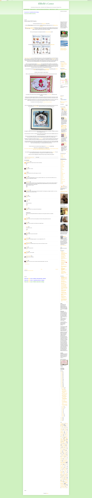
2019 (62, 379)
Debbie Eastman (31, 148)
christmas (61, 432)
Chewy (62, 163)
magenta (66, 453)
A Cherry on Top (63, 154)
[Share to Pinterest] (38, 157)
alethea (27, 222)
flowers (67, 444)
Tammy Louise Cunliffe (37, 149)
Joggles (62, 156)
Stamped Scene (62, 472)
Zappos (62, 183)
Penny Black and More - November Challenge (64, 404)
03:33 (26, 262)
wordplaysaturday (62, 486)
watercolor (66, 479)
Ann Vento (50, 148)
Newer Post (26, 269)
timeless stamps (64, 477)
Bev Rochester (26, 148)
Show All (67, 274)
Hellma (27, 195)
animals (63, 425)
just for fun (61, 449)
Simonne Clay (52, 44)
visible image (61, 479)
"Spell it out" (40, 138)
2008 (62, 420)
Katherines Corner (63, 296)
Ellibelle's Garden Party (33, 9)
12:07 (26, 165)
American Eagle (63, 161)
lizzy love (65, 452)
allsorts (61, 424)
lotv (67, 452)
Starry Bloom (62, 256)
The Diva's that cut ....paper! (63, 108)
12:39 (26, 169)
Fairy (61, 443)
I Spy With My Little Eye (26, 9)
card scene (65, 429)
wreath (67, 486)
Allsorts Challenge (63, 62)
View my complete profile (63, 245)
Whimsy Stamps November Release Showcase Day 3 (64, 396)
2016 (62, 382)
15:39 (26, 205)
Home (41, 269)
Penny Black (62, 462)
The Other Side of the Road (64, 294)
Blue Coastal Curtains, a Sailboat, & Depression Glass (64, 300)
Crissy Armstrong (47, 149)
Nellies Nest (62, 263)
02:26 (26, 253)
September (63, 407)
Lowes (62, 171)
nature (61, 458)
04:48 (26, 244)
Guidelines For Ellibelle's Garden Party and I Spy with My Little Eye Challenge (63, 49)
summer (61, 475)
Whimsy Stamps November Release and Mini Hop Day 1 (64, 398)
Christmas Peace (63, 252)
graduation (64, 446)
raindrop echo (62, 467)
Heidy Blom (53, 148)
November (63, 388)
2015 (62, 383)
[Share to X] (37, 157)
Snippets (62, 251)
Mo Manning (63, 456)
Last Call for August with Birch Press (65, 110)
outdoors (65, 459)
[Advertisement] (37, 16)
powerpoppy (61, 466)
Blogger (47, 493)
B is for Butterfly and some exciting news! (64, 401)
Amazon (62, 155)
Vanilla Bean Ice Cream (63, 286)
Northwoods (61, 459)
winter (65, 484)
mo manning (66, 455)
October (63, 406)
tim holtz (63, 476)
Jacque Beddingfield (39, 148)
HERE (29, 278)
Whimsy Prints (33, 28)
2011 (61, 417)
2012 (62, 386)
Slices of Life (62, 283)
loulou (27, 260)
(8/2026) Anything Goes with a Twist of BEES (65, 135)
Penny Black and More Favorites (63, 463)
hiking (63, 447)
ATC (63, 427)
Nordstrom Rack (63, 173)
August (63, 408)
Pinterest (61, 96)
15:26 (26, 197)
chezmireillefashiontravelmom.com (64, 277)
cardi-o (61, 430)
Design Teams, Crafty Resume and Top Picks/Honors (43, 9)
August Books (62, 295)
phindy (65, 464)
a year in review (62, 423)
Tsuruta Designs (63, 271)
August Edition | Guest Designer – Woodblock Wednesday (63, 273)
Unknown (27, 251)
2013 (62, 385)
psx (65, 466)
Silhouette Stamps (65, 469)
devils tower (65, 436)
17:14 (26, 224)
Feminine (66, 443)
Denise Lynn (35, 148)
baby (65, 427)
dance (62, 436)
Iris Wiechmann (43, 149)
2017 (62, 381)
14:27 (26, 187)
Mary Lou (27, 232)
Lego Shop (62, 169)
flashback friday (62, 444)
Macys (62, 172)
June (62, 410)
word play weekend (63, 485)
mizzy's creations (62, 455)
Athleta (62, 162)
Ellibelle (65, 236)
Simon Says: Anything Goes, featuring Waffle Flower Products (63, 128)
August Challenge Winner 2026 (65, 118)
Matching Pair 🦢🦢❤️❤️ (64, 262)
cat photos (65, 430)
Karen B (27, 226)
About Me (57, 9)
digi (63, 437)
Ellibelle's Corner (46, 3)
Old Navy (62, 174)
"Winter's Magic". (36, 106)
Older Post (57, 269)
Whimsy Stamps (28, 158)
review (66, 467)
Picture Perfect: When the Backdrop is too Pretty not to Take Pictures (64, 279)
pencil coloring (64, 461)
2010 (62, 418)
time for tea (66, 476)
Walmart (62, 182)
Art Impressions (64, 426)
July (62, 409)
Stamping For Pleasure (64, 253)
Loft (61, 170)
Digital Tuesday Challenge (64, 439)
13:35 (26, 179)
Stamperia (61, 473)
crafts (64, 434)
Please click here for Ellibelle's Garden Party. (30, 13)
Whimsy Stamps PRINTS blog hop (64, 390)
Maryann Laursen (28, 242)
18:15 (26, 230)
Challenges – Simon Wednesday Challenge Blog (64, 126)
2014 (62, 384)
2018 (62, 380)
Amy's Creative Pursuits (64, 287)
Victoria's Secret (63, 181)
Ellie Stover (43, 148)
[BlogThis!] (36, 157)
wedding (63, 480)
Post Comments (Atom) (30, 270)
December (63, 387)
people (61, 464)
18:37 (26, 235)
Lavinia (64, 450)
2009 (62, 419)
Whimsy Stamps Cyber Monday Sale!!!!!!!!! (64, 394)
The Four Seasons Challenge (63, 66)
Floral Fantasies (63, 257)
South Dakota (64, 470)
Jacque (27, 176)
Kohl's (62, 168)
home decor (66, 447)
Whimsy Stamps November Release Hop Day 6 (64, 392)
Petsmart (62, 175)
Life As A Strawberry (63, 285)
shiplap (61, 469)
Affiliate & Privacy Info (52, 9)
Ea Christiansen (28, 161)
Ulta (61, 180)
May (62, 411)
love (62, 453)
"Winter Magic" (49, 94)
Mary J (27, 167)
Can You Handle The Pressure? (63, 133)
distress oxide (62, 440)
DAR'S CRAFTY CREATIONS (63, 268)
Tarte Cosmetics (63, 179)
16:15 (26, 215)
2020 (62, 378)
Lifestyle (61, 452)
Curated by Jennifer (63, 292)
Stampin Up (66, 474)
